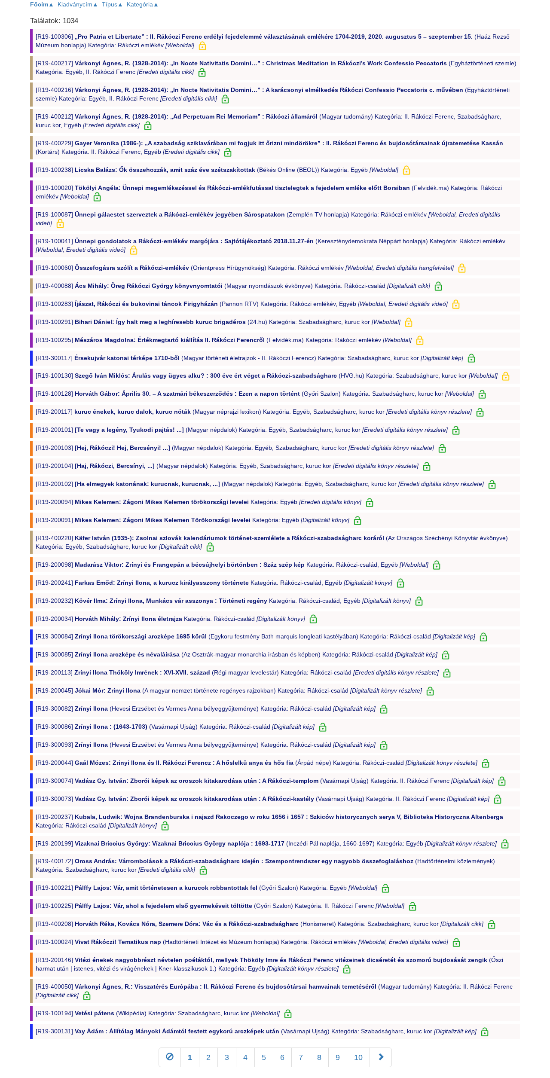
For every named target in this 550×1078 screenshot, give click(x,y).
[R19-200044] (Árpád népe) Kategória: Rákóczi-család (256, 762)
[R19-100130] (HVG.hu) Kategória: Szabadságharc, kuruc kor (267, 375)
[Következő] (381, 1057)
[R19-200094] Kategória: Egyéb (198, 501)
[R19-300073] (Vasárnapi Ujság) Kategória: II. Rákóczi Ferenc (262, 798)
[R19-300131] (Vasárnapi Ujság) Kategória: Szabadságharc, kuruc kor (256, 1031)
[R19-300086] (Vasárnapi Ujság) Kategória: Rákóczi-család (175, 726)
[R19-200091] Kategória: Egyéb (192, 519)
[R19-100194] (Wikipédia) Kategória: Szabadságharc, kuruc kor (158, 1013)
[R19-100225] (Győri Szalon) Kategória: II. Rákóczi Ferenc (220, 905)
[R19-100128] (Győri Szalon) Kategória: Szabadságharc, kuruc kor (255, 393)
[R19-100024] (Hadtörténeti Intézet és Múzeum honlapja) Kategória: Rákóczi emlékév (242, 941)
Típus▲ (112, 4)
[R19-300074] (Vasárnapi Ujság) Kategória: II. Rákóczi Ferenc (265, 780)
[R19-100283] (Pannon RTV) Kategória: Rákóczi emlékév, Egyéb (242, 303)
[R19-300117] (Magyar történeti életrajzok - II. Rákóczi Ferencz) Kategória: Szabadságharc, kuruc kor (249, 357)
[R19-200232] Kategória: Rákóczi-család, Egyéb (223, 600)
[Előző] (170, 1057)
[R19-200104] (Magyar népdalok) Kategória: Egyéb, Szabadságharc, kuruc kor (227, 465)
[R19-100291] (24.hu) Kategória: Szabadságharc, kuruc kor (218, 321)
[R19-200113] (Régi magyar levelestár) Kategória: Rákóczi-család (237, 672)
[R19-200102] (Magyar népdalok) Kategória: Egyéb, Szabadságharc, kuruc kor (260, 483)
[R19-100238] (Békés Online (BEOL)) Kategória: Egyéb (217, 169)
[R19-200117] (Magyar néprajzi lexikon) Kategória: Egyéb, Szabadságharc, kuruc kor (254, 411)
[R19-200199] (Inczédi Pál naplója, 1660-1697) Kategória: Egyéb (266, 843)
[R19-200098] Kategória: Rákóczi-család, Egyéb (232, 564)
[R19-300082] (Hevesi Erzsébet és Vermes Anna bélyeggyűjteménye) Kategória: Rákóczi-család (206, 708)
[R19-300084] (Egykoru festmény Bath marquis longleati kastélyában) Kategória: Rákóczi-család (255, 636)
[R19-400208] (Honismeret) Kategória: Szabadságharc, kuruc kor (259, 923)
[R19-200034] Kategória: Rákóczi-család (170, 618)
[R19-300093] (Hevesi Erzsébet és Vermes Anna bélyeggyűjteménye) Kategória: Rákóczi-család (206, 744)
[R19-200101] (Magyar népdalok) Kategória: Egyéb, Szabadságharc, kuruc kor (242, 429)
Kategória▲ (143, 4)
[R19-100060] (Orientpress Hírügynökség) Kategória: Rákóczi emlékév (245, 267)
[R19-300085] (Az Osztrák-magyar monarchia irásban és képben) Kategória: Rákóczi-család (236, 654)
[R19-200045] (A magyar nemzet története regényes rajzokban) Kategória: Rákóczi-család (229, 690)
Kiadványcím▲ (78, 4)
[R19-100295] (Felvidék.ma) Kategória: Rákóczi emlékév (224, 339)
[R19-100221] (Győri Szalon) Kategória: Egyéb (206, 887)
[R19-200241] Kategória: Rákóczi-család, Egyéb (214, 582)
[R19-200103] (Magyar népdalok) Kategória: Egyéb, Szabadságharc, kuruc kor (235, 447)
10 (358, 1057)
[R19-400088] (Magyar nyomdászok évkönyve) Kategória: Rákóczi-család (233, 285)
